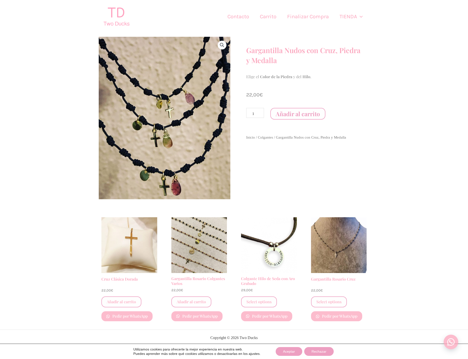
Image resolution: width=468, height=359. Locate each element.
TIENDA (348, 16)
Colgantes (265, 137)
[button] (360, 16)
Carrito (268, 16)
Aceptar (289, 351)
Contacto (238, 16)
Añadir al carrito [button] (121, 301)
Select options (259, 301)
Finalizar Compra (308, 16)
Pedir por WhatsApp (129, 316)
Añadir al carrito (298, 114)
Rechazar (319, 351)
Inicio (250, 137)
